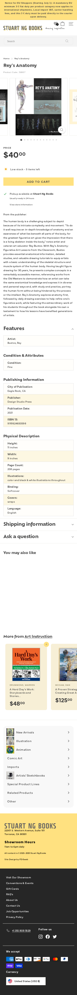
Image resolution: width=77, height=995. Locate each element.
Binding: (13, 486)
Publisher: (14, 397)
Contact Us (13, 905)
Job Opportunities (17, 911)
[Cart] (62, 24)
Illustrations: (16, 476)
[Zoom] (61, 129)
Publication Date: (19, 408)
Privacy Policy (14, 917)
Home (6, 58)
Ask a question (20, 537)
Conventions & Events (19, 883)
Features (13, 329)
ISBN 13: (13, 419)
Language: (14, 508)
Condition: (14, 363)
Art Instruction (38, 637)
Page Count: (16, 465)
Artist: (12, 339)
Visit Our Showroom (18, 877)
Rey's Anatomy (22, 58)
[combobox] (38, 41)
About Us (12, 899)
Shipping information (29, 524)
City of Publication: (20, 386)
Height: (13, 443)
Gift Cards (12, 888)
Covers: (12, 497)
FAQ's (9, 894)
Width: (12, 454)
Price (7, 147)
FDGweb (24, 859)
